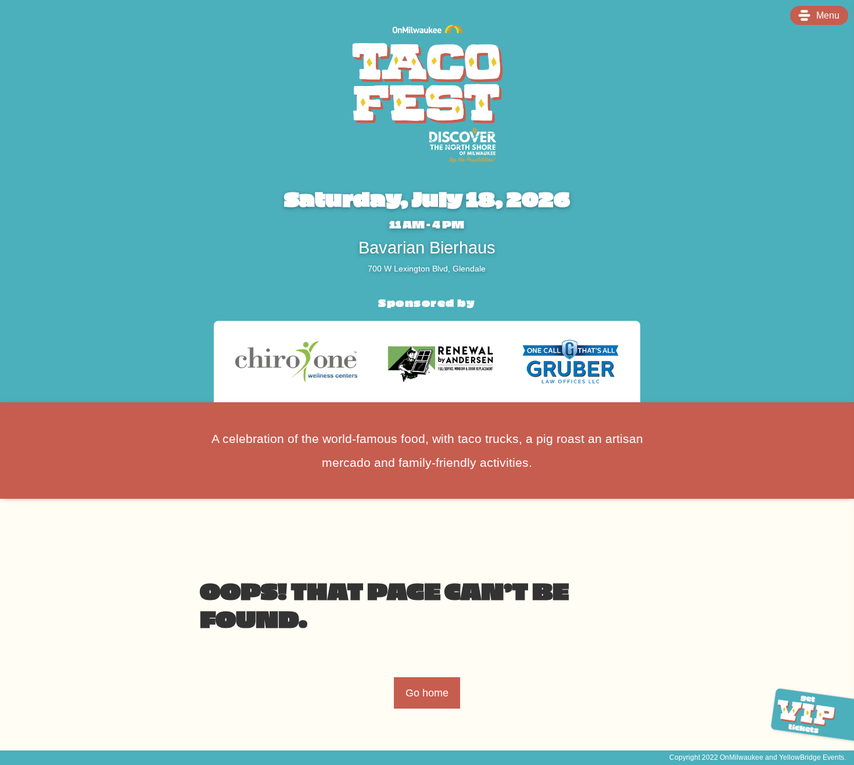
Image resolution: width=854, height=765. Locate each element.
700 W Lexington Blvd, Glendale (427, 268)
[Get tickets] (807, 715)
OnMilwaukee (741, 757)
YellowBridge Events (811, 757)
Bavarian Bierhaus (427, 247)
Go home (427, 693)
